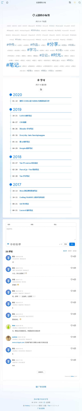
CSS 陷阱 (23, 122)
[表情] (11, 244)
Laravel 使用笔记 (26, 210)
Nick (13, 325)
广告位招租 (41, 408)
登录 (65, 244)
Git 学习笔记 (24, 204)
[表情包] (14, 244)
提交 (72, 244)
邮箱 (32, 224)
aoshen (14, 337)
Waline (72, 376)
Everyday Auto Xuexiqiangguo (32, 135)
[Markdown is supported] (8, 244)
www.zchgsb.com (18, 342)
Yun (49, 405)
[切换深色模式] (74, 2)
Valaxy (27, 405)
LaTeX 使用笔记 (26, 116)
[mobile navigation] (2, 2)
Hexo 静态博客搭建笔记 (28, 191)
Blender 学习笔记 (26, 129)
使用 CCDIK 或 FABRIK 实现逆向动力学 (34, 101)
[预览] (19, 244)
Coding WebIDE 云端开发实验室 (32, 197)
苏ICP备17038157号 (41, 399)
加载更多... (41, 372)
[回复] (75, 256)
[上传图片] (17, 244)
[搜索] (79, 2)
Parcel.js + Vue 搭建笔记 (29, 169)
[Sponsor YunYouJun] (44, 402)
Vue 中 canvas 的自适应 (29, 163)
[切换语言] (70, 2)
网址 (55, 224)
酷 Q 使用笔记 (25, 142)
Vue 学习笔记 (25, 176)
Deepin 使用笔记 (26, 148)
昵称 (9, 224)
